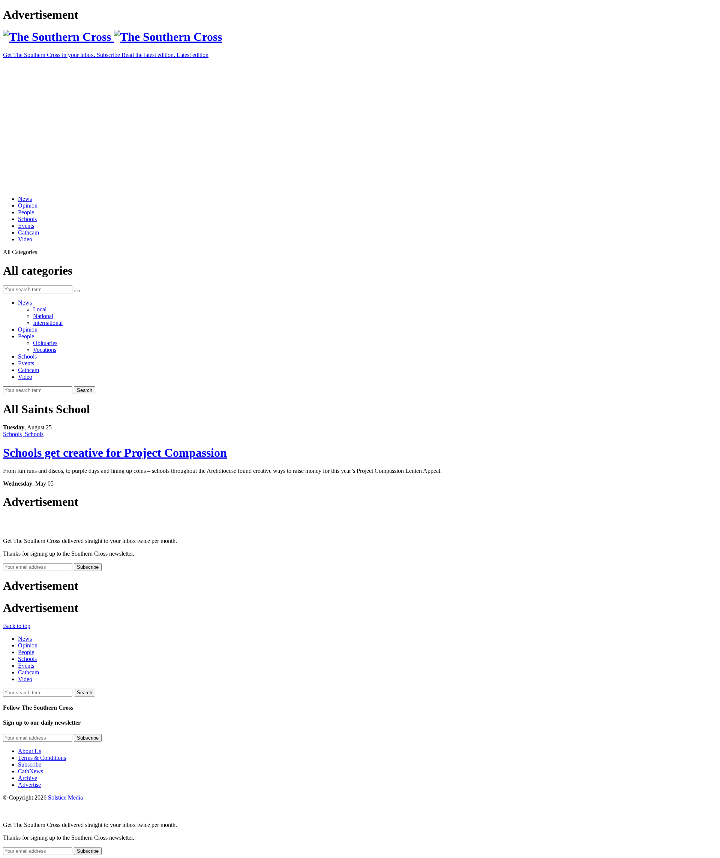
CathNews (30, 771)
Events (26, 226)
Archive (27, 778)
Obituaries (45, 343)
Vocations (44, 350)
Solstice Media (65, 797)
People (26, 212)
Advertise (29, 785)
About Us (29, 751)
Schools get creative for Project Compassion (115, 452)
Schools (27, 219)
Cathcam (28, 232)
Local (39, 309)
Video (25, 239)
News (25, 199)
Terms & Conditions (42, 758)
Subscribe (29, 764)
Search (84, 390)
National (43, 316)
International (48, 323)
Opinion (28, 205)
